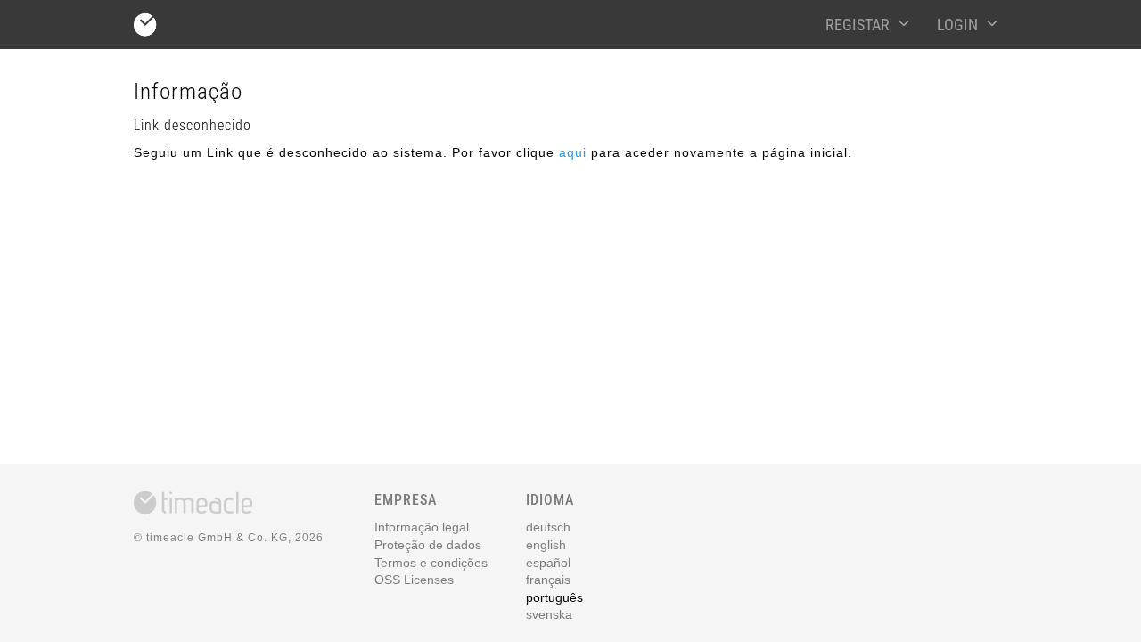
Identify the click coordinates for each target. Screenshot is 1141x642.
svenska (549, 614)
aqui (573, 152)
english (546, 545)
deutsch (548, 527)
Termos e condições (431, 563)
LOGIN (957, 24)
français (548, 579)
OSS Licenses (414, 579)
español (548, 563)
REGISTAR (857, 24)
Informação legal (421, 527)
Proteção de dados (427, 545)
